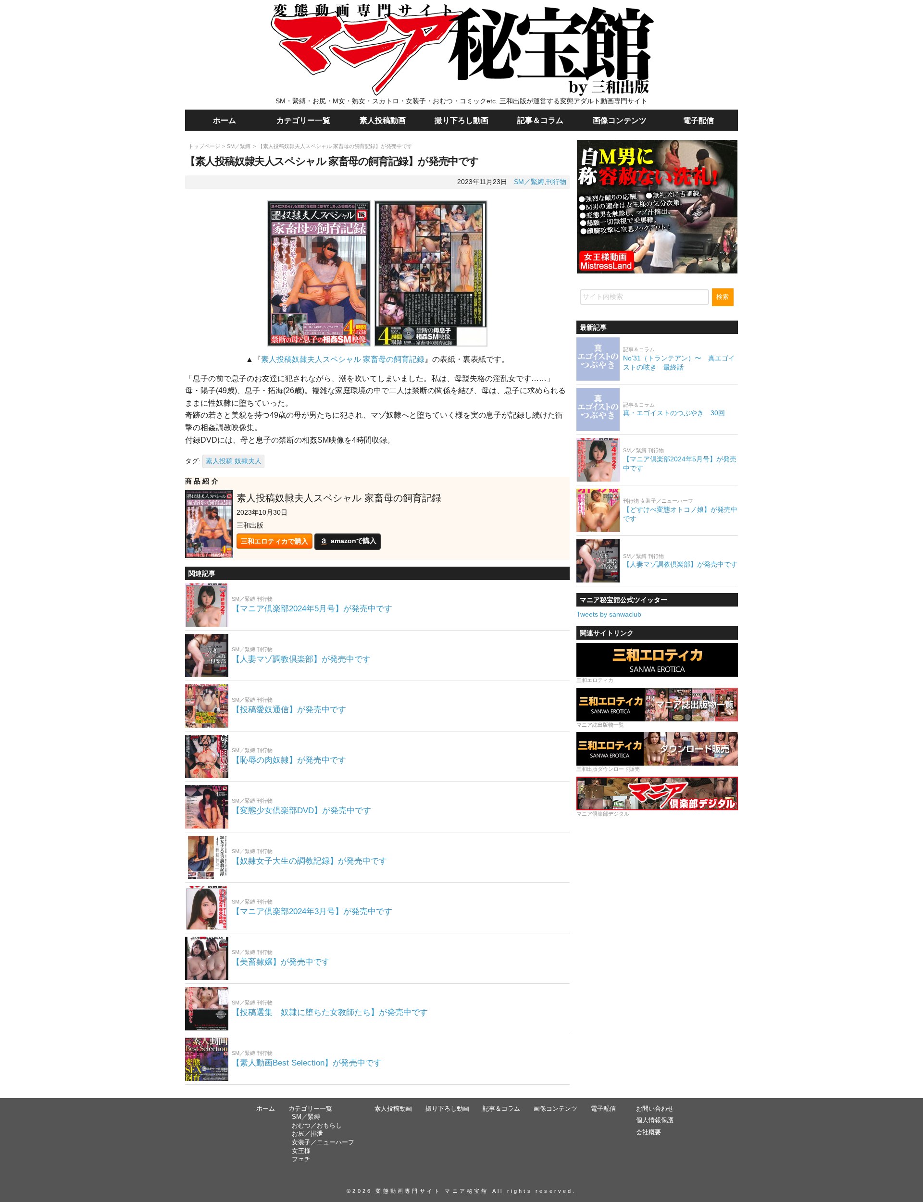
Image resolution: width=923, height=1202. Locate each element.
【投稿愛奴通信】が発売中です (289, 709)
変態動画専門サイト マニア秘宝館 (431, 1191)
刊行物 (556, 182)
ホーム (224, 120)
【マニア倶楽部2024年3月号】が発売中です (312, 911)
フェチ (301, 1159)
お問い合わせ (655, 1108)
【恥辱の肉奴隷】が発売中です (289, 760)
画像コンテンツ (620, 120)
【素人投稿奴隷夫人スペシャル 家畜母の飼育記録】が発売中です (335, 146)
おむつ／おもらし (317, 1125)
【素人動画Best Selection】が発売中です (307, 1062)
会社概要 (648, 1132)
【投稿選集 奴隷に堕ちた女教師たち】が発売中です (330, 1012)
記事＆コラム (540, 120)
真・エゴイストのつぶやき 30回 (674, 413)
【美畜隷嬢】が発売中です (281, 962)
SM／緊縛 (238, 146)
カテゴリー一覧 (303, 120)
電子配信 (698, 120)
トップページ (204, 146)
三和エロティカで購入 (274, 541)
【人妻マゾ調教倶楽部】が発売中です (301, 659)
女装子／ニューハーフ (323, 1142)
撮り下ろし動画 (461, 120)
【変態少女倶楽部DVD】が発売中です (301, 810)
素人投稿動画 (383, 120)
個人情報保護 (655, 1120)
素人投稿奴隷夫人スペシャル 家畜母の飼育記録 (342, 359)
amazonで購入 (353, 541)
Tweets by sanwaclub (608, 614)
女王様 (301, 1151)
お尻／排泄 (307, 1133)
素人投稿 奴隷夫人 (234, 461)
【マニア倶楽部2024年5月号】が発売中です (312, 608)
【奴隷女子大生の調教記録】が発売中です (309, 861)
